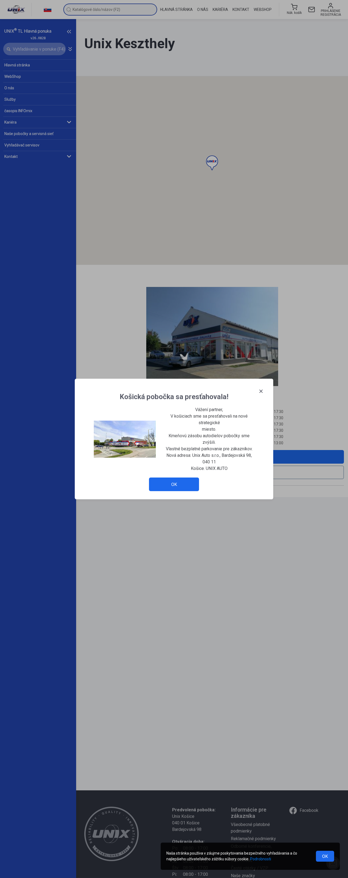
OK (325, 856)
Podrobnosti (260, 859)
